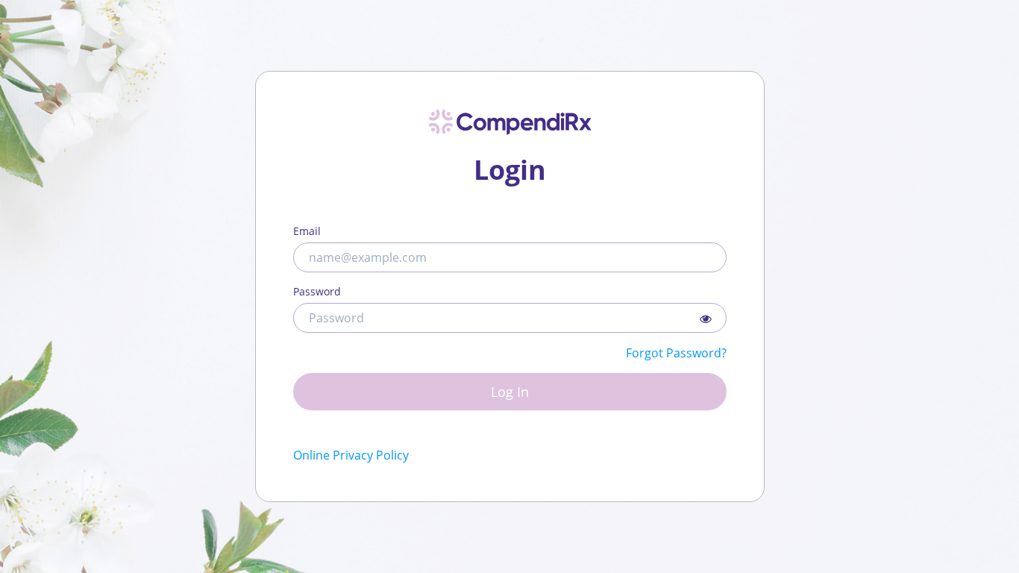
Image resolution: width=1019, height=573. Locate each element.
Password (317, 291)
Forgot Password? (676, 353)
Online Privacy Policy (351, 455)
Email (307, 231)
